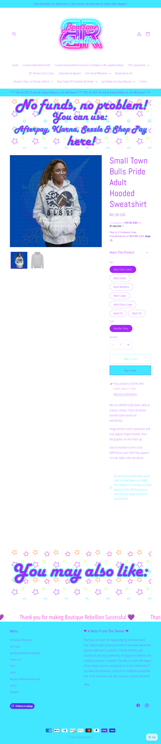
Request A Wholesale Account (25, 679)
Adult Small (120, 278)
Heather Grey (121, 328)
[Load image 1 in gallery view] (19, 260)
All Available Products (21, 640)
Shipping (14, 692)
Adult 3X (136, 313)
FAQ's (13, 666)
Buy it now (130, 370)
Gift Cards (15, 646)
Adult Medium (121, 287)
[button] (14, 34)
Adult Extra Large (123, 304)
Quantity (113, 337)
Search (13, 685)
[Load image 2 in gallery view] (37, 260)
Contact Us (15, 659)
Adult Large (120, 296)
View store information (125, 394)
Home (13, 672)
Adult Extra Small (123, 269)
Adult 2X (118, 313)
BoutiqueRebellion (85, 737)
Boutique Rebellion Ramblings (25, 653)
